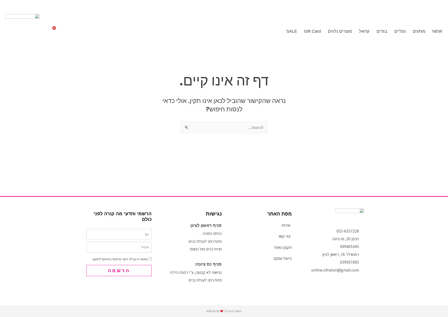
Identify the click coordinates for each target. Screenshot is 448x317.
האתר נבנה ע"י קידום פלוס (224, 311)
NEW (437, 31)
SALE (291, 31)
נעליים (400, 31)
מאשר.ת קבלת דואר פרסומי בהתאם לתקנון (120, 259)
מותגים (419, 31)
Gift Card (312, 31)
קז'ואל (364, 31)
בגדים (382, 31)
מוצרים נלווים (340, 31)
